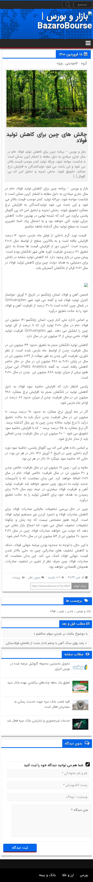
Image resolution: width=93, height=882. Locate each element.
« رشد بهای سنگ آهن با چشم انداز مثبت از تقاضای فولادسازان (46, 643)
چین (61, 611)
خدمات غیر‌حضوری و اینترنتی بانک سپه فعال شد (38, 720)
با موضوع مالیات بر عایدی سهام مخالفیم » (61, 633)
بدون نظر (34, 577)
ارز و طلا (68, 875)
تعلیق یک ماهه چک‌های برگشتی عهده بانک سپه (38, 682)
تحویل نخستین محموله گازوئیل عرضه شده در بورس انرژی (40, 666)
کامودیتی (71, 63)
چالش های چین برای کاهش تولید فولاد (46, 137)
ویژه (59, 63)
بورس (84, 875)
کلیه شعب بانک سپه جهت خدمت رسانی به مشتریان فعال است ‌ (42, 704)
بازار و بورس (83, 611)
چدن (70, 611)
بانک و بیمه (47, 875)
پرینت (17, 577)
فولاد (53, 611)
